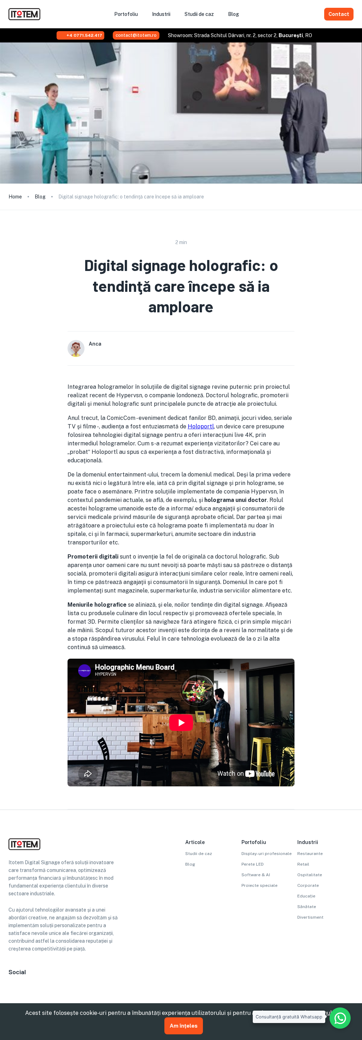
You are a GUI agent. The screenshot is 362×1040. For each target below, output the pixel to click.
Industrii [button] (161, 14)
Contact (338, 14)
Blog (40, 197)
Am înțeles (184, 1026)
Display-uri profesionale (266, 853)
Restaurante (310, 853)
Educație (306, 896)
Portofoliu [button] (126, 14)
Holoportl (201, 426)
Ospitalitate (309, 874)
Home (15, 197)
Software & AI (255, 874)
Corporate (308, 885)
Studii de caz (198, 853)
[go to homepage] (24, 18)
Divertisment (310, 917)
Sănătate (306, 906)
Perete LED (252, 864)
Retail (303, 864)
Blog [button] (233, 14)
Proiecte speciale (259, 885)
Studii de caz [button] (199, 14)
